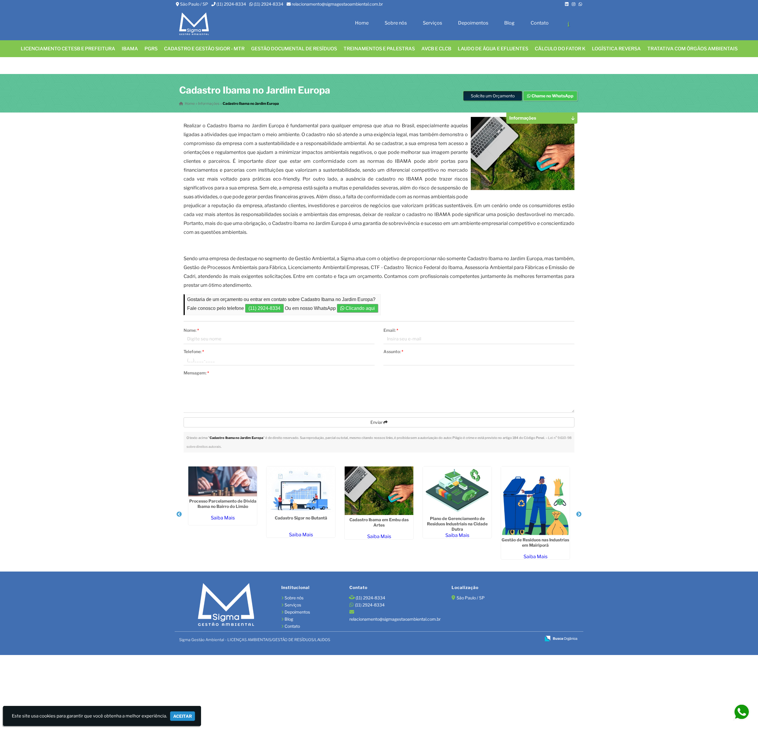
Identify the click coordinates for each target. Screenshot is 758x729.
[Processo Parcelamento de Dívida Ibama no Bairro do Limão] (222, 481)
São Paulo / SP (194, 4)
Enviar (376, 422)
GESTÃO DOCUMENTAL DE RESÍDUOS (294, 49)
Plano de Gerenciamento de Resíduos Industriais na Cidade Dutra (457, 524)
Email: (390, 330)
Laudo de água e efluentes (493, 49)
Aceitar (182, 716)
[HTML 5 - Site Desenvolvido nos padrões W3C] (494, 639)
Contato (540, 23)
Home (362, 23)
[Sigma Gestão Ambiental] (225, 605)
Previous (179, 514)
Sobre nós (396, 23)
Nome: (191, 330)
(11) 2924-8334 (231, 4)
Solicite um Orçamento (493, 95)
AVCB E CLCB (436, 49)
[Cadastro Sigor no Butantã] (300, 489)
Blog (509, 23)
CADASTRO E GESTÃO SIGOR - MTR (204, 49)
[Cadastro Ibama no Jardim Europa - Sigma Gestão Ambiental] (194, 24)
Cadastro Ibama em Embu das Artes (379, 522)
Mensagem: (196, 372)
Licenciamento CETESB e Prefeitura (68, 49)
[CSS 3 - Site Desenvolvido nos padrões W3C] (514, 639)
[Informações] (568, 24)
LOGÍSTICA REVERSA (616, 49)
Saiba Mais (223, 518)
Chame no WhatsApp (552, 95)
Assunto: (393, 351)
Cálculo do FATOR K (560, 49)
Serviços (432, 23)
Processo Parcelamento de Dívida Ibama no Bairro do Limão (222, 503)
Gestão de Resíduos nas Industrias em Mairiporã (535, 542)
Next (579, 514)
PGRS (151, 49)
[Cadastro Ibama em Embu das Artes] (379, 490)
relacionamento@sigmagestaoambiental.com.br (337, 4)
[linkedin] (566, 4)
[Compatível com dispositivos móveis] (534, 639)
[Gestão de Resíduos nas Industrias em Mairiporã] (535, 500)
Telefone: (194, 351)
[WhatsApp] (580, 4)
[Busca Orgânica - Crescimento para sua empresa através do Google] (561, 638)
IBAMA (130, 49)
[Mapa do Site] (479, 638)
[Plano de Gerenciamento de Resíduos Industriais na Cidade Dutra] (457, 490)
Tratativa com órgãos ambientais (692, 49)
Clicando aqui (359, 308)
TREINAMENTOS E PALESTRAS (379, 49)
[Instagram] (573, 4)
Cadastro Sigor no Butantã (301, 517)
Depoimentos (473, 23)
